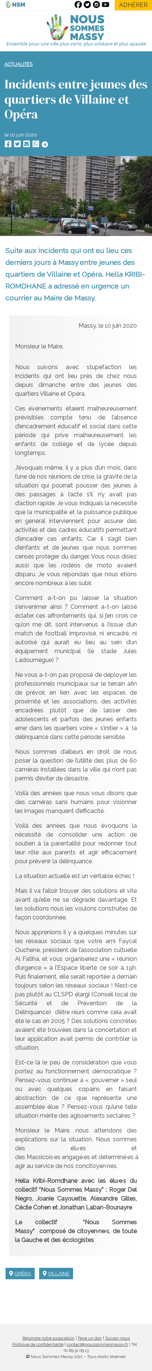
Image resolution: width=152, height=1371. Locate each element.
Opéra (22, 1273)
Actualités (18, 64)
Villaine (58, 1273)
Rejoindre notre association (49, 1338)
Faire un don (90, 1338)
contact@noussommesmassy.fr (97, 1344)
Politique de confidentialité (37, 1344)
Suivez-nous (117, 1338)
